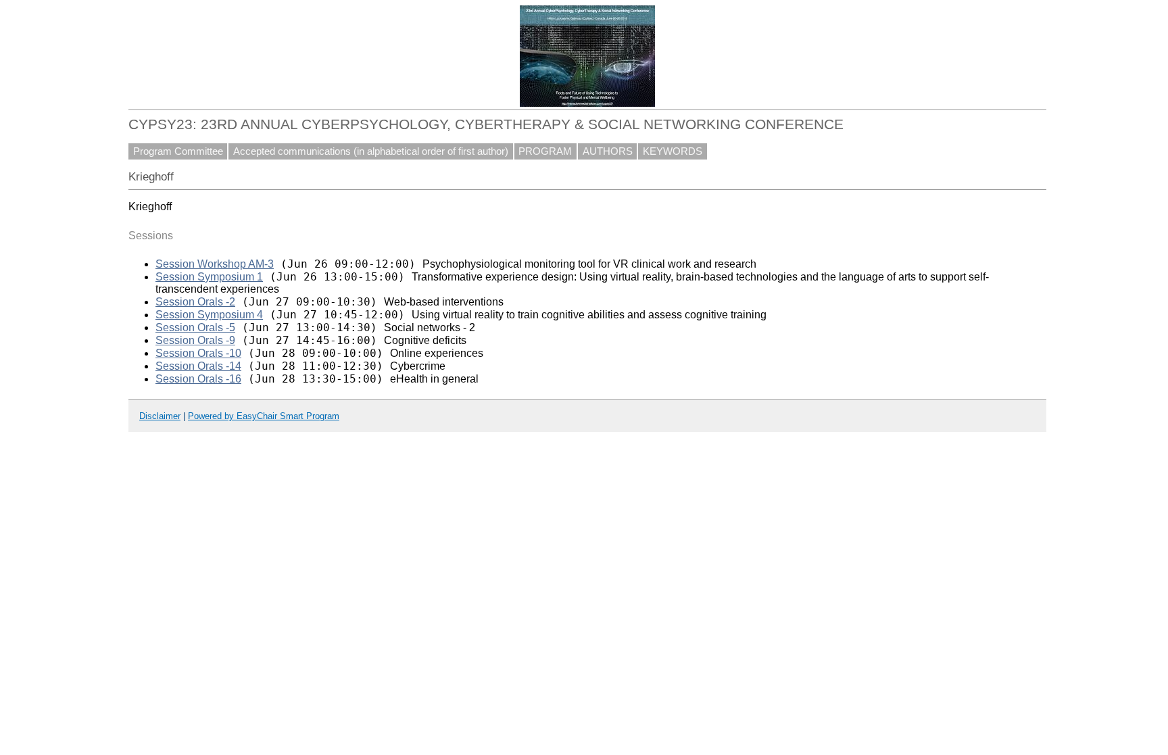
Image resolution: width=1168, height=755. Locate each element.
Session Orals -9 (195, 340)
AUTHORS (608, 151)
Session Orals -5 (195, 327)
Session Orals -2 (195, 302)
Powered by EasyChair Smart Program (263, 416)
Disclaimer (159, 416)
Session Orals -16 (198, 379)
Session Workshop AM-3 (214, 264)
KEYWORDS (672, 151)
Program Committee (178, 151)
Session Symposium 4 (209, 314)
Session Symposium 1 (209, 277)
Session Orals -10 (198, 353)
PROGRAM (545, 151)
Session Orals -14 (198, 366)
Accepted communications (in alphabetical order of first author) (370, 151)
